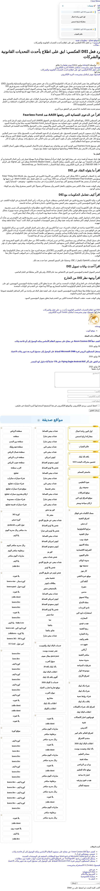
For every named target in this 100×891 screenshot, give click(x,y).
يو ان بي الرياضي (84, 764)
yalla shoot (50, 724)
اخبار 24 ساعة (84, 775)
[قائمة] (99, 12)
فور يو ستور (50, 510)
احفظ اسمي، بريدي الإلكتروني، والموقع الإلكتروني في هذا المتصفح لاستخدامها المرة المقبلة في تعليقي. (56, 405)
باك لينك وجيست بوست (83, 749)
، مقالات (96, 45)
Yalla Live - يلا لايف (16, 623)
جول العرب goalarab (16, 525)
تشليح (16, 473)
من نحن (92, 869)
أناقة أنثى (84, 581)
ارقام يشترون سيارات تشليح (16, 494)
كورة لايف (16, 664)
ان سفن (84, 524)
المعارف (83, 618)
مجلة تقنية (84, 759)
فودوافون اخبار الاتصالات (84, 717)
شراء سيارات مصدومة (16, 499)
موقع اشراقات (84, 493)
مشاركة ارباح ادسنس (84, 436)
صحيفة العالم (84, 785)
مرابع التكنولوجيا (83, 529)
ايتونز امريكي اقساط (50, 541)
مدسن (83, 592)
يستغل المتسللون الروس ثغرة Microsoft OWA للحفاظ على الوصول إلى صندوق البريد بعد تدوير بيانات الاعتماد (55, 351)
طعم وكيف (83, 639)
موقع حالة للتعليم (84, 770)
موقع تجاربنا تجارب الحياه (50, 688)
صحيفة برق (84, 487)
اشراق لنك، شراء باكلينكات (84, 707)
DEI (98, 310)
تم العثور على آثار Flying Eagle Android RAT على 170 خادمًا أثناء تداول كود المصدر (65, 361)
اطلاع (91, 310)
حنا (50, 620)
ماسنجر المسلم (84, 472)
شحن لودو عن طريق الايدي (50, 573)
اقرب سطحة (16, 468)
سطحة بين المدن (16, 441)
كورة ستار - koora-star (16, 581)
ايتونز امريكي (50, 457)
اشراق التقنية (84, 518)
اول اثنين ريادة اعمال (83, 431)
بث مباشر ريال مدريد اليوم (16, 530)
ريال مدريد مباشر (50, 739)
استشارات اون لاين (84, 613)
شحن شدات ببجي (50, 557)
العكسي (77, 310)
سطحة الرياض (16, 431)
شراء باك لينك (84, 686)
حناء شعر (50, 615)
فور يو (50, 552)
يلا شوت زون (16, 828)
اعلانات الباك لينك (84, 712)
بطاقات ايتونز (50, 583)
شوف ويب (84, 539)
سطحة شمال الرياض (16, 452)
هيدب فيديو (84, 623)
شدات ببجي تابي (50, 447)
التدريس (84, 728)
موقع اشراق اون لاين (84, 498)
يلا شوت (50, 718)
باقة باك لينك (84, 457)
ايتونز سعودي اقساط (50, 462)
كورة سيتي (16, 520)
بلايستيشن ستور (50, 588)
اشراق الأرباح (84, 676)
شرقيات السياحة (84, 665)
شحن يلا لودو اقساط (50, 468)
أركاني (83, 650)
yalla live (16, 566)
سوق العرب (50, 661)
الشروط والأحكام (88, 874)
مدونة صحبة (84, 660)
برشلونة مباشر (50, 734)
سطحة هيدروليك (16, 447)
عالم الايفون (84, 555)
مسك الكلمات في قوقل (84, 513)
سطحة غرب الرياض (16, 457)
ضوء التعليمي (84, 482)
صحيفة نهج (84, 566)
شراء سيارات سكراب (16, 478)
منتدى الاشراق (84, 738)
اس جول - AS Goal (16, 644)
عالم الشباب (84, 447)
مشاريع (50, 698)
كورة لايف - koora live (16, 782)
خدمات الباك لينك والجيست (50, 646)
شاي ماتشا (50, 630)
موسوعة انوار (84, 671)
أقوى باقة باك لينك (50, 677)
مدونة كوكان (84, 560)
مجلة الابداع (84, 602)
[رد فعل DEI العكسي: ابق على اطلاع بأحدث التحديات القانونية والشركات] (70, 70)
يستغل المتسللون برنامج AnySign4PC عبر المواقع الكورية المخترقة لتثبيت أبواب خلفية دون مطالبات (55, 859)
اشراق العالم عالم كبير (84, 733)
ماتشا (50, 625)
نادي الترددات (84, 608)
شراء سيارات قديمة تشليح (16, 504)
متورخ (83, 587)
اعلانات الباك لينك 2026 (84, 743)
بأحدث (64, 310)
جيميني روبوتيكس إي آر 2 (85, 854)
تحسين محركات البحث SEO (84, 462)
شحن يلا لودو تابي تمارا (50, 531)
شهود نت (84, 644)
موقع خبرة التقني (84, 576)
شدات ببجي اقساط (50, 431)
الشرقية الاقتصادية (83, 550)
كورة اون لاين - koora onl (16, 628)
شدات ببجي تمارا (50, 436)
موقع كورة (16, 731)
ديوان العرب (50, 693)
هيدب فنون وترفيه (84, 780)
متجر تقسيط (50, 489)
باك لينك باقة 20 (50, 667)
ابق (95, 310)
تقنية (84, 722)
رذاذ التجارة (84, 634)
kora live (16, 659)
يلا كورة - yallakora (16, 633)
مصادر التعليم (83, 754)
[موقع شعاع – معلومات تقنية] (88, 40)
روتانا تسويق (84, 597)
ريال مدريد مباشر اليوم (16, 545)
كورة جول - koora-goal (16, 586)
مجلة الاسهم (84, 545)
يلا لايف (16, 535)
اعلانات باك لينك (50, 703)
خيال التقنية (84, 534)
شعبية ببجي (50, 578)
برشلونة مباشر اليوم (16, 550)
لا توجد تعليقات (67, 65)
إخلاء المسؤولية (89, 872)
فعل (53, 310)
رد (60, 310)
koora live (16, 602)
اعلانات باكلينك (50, 709)
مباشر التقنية (84, 655)
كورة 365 (16, 514)
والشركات (47, 310)
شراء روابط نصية (84, 696)
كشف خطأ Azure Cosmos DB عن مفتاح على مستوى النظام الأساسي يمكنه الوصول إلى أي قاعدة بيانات (57, 341)
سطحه (16, 436)
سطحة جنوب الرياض (16, 462)
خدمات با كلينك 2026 (50, 682)
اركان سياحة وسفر (84, 503)
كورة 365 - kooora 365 (16, 638)
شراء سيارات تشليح (16, 483)
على (57, 310)
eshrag (84, 65)
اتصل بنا (92, 879)
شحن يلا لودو (50, 567)
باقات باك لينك (84, 701)
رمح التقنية (84, 629)
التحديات (84, 310)
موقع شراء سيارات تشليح (16, 489)
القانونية (71, 310)
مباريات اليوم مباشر (50, 729)
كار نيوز (84, 571)
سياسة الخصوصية (88, 876)
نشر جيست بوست (50, 651)
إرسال (74, 883)
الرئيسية (96, 43)
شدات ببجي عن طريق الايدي (50, 520)
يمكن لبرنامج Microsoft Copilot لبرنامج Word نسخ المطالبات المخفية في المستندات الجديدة (58, 856)
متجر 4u (50, 515)
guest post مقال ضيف (50, 656)
